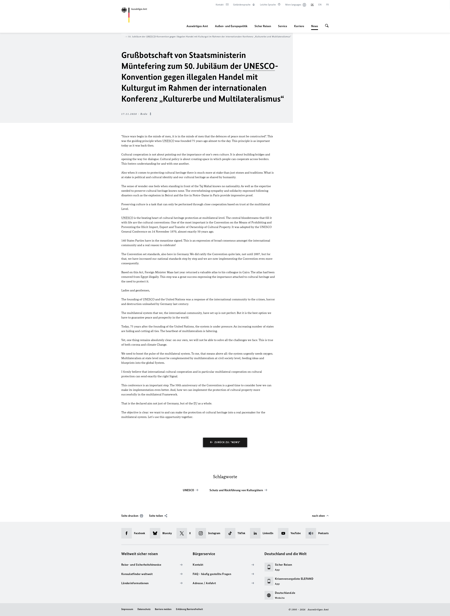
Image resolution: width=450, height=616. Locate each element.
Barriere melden (163, 609)
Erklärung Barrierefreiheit (189, 609)
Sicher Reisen (263, 26)
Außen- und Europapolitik (231, 26)
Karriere (299, 26)
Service (282, 26)
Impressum (127, 609)
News (314, 27)
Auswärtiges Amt (197, 26)
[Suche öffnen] (327, 26)
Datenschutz (143, 609)
